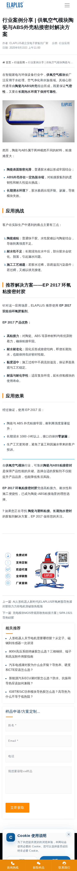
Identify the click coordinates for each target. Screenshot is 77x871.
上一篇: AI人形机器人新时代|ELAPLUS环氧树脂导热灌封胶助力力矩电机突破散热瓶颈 (37, 604)
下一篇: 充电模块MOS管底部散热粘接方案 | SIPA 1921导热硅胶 (37, 615)
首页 (8, 62)
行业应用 (64, 43)
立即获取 (17, 807)
